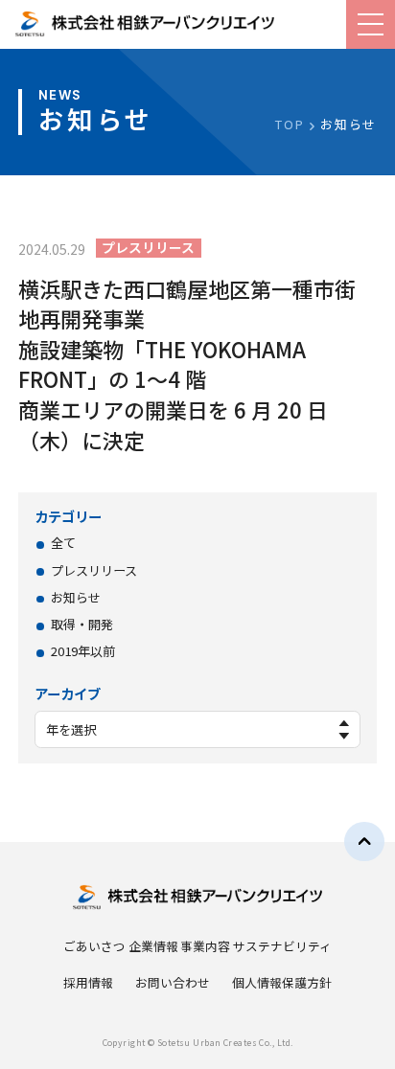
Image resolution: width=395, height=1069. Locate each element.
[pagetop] (364, 842)
